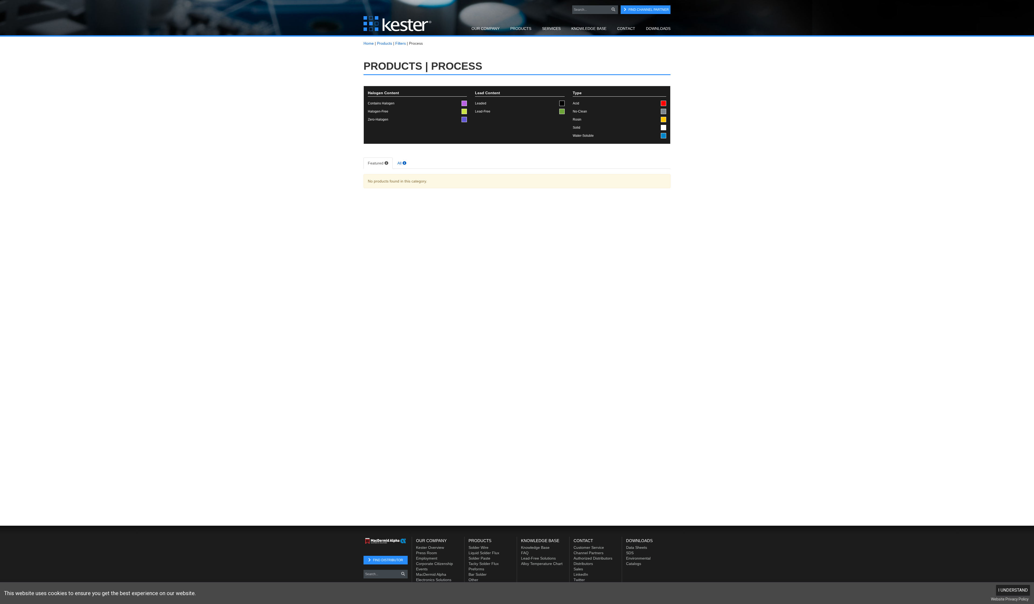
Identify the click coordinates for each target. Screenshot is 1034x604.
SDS (630, 553)
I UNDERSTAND (1013, 590)
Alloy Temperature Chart (542, 563)
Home (369, 43)
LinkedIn (581, 574)
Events (422, 569)
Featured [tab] (376, 163)
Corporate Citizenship (434, 563)
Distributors (583, 563)
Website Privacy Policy (1010, 599)
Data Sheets (636, 547)
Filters (400, 43)
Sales (578, 569)
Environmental (638, 558)
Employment (426, 558)
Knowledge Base (535, 547)
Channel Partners (588, 553)
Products (384, 43)
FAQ (525, 553)
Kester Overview (430, 547)
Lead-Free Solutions (538, 558)
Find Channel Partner (648, 10)
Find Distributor (388, 560)
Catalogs (633, 563)
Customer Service (589, 547)
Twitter (579, 580)
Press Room (426, 553)
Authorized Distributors (593, 558)
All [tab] (400, 163)
